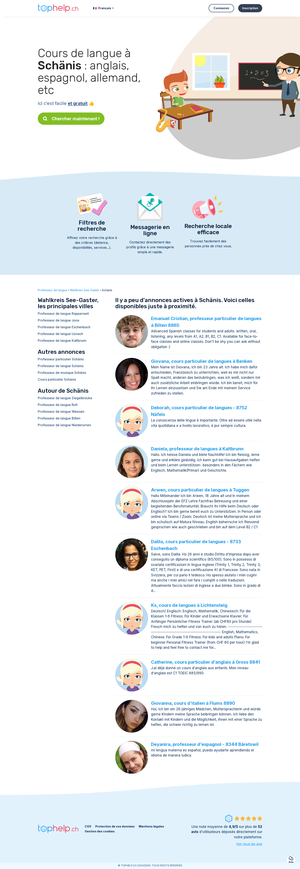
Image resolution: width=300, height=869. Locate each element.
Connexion (221, 8)
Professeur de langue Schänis (60, 366)
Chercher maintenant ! (76, 118)
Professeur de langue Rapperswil (63, 313)
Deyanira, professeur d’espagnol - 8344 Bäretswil (205, 744)
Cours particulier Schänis (57, 379)
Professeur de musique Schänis (62, 373)
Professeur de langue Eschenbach (64, 327)
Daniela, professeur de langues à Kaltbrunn (197, 448)
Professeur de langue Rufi (58, 405)
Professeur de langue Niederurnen (64, 425)
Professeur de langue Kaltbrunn (62, 340)
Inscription (250, 8)
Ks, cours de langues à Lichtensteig (189, 605)
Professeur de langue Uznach (60, 334)
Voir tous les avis (249, 844)
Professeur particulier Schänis (61, 359)
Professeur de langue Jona (58, 320)
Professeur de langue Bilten (59, 418)
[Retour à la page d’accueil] (58, 8)
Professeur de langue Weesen (61, 411)
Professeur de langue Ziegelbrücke (65, 398)
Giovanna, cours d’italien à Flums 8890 (193, 703)
